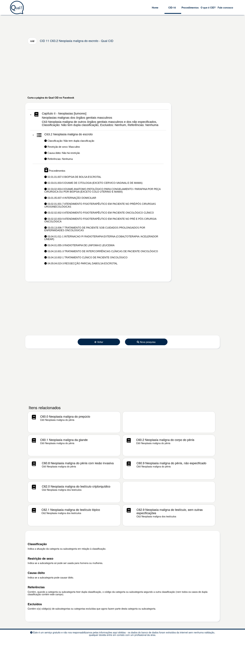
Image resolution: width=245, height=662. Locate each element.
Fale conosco (225, 7)
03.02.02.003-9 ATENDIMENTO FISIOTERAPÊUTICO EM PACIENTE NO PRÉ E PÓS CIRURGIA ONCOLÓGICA (100, 220)
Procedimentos (190, 7)
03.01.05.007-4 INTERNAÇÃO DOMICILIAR (71, 197)
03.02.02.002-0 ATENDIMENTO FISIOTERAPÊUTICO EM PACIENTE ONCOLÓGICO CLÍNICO (100, 212)
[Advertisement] (123, 70)
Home (155, 7)
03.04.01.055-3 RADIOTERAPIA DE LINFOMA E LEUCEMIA (80, 245)
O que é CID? (208, 7)
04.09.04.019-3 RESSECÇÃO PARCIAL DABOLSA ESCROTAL (82, 263)
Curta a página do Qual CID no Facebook (51, 97)
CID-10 (172, 7)
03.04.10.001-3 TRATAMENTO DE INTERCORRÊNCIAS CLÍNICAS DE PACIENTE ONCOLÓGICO (102, 251)
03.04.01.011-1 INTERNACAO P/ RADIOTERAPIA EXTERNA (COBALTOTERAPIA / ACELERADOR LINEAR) (101, 238)
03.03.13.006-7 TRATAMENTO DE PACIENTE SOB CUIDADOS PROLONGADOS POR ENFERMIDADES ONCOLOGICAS (94, 229)
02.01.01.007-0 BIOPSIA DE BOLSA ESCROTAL (74, 176)
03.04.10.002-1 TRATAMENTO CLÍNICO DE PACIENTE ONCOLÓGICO (87, 257)
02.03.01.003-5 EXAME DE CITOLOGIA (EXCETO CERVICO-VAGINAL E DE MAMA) (94, 182)
